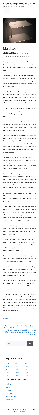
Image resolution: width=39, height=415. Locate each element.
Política (7, 318)
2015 (17, 372)
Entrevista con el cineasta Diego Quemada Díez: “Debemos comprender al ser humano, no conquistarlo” (20, 332)
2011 (7, 369)
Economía (9, 393)
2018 (17, 375)
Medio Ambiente (12, 396)
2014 (8, 372)
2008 (8, 366)
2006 (17, 364)
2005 (8, 364)
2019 (26, 375)
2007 (26, 364)
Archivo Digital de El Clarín (19, 3)
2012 (17, 369)
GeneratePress (21, 412)
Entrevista (9, 399)
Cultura (8, 390)
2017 (7, 375)
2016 (26, 372)
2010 (26, 366)
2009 (17, 366)
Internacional (10, 387)
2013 (26, 369)
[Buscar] (30, 343)
